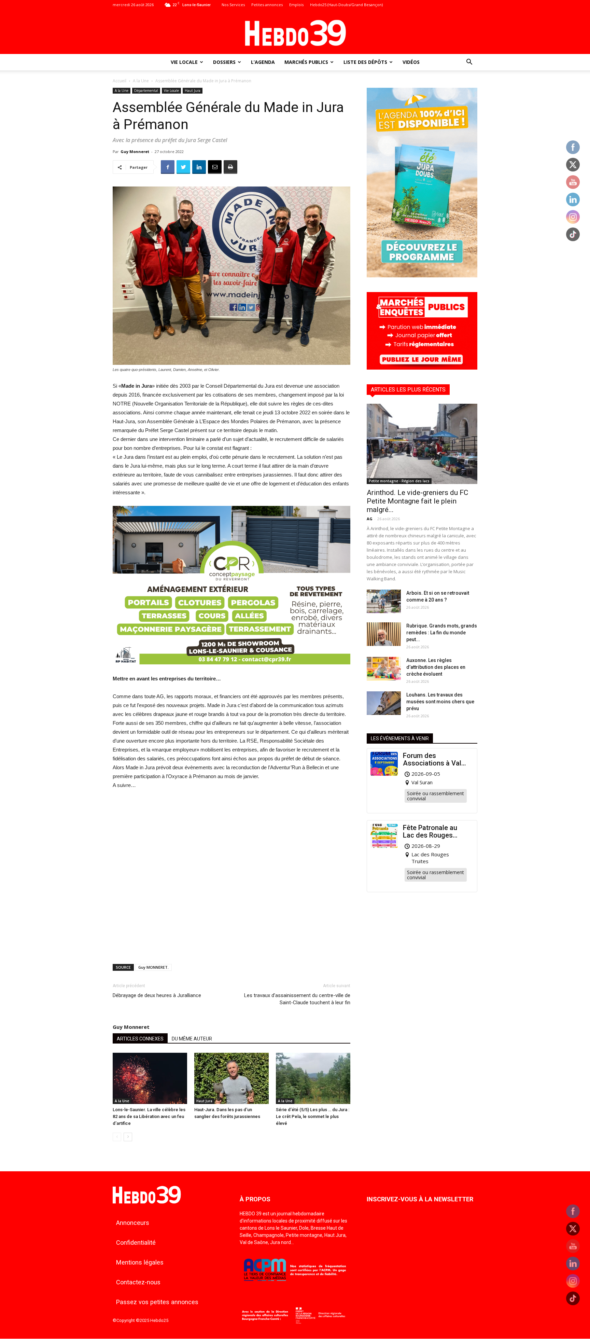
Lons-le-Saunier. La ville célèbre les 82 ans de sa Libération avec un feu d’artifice (149, 1116)
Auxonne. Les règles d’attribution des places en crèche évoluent (435, 667)
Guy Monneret (135, 151)
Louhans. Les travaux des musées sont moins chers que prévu (440, 701)
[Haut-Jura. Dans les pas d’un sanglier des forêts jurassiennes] (231, 1078)
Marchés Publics (306, 62)
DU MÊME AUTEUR (192, 1038)
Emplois (296, 4)
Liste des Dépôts (365, 62)
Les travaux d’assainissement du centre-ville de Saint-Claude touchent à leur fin (297, 999)
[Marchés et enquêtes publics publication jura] (422, 367)
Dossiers (224, 62)
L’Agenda (263, 62)
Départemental (146, 90)
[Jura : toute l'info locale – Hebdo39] (295, 32)
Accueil (119, 81)
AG (370, 518)
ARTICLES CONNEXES (140, 1038)
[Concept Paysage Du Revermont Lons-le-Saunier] (231, 670)
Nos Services (233, 4)
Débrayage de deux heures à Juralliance (157, 995)
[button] (469, 62)
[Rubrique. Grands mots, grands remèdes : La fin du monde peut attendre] (384, 634)
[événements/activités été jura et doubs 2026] (422, 275)
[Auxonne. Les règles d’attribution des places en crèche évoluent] (384, 668)
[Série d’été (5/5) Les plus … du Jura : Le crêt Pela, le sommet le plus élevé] (313, 1078)
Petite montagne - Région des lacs (399, 481)
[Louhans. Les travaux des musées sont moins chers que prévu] (384, 703)
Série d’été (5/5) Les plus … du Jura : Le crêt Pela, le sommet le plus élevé (312, 1116)
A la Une (141, 81)
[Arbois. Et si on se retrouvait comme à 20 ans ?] (384, 601)
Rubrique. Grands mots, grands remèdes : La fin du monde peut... (441, 632)
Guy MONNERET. (153, 967)
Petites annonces (267, 4)
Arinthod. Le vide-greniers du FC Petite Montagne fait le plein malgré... (417, 501)
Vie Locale (184, 62)
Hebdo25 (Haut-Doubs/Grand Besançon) (346, 4)
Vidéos (411, 62)
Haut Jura (192, 90)
